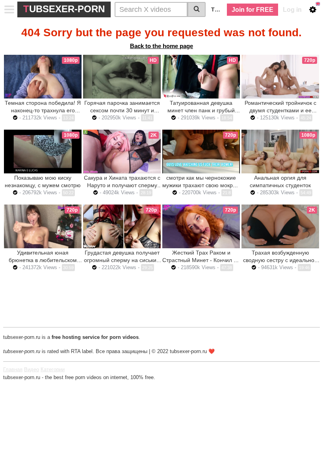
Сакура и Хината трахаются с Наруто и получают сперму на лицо (122, 185)
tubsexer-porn (64, 9)
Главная (12, 369)
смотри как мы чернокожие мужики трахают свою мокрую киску (201, 185)
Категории (53, 369)
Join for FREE (252, 9)
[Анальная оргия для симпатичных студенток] (280, 151)
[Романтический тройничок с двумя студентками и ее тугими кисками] (280, 77)
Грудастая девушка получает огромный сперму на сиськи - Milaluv (122, 260)
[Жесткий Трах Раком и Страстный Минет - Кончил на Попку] (201, 226)
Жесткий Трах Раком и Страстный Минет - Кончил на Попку (201, 260)
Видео (31, 369)
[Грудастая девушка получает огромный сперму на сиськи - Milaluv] (122, 226)
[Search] (196, 9)
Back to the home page (161, 46)
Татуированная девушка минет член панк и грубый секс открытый (201, 110)
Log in (292, 9)
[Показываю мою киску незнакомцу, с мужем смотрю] (43, 151)
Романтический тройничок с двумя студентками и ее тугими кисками (280, 110)
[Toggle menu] (9, 9)
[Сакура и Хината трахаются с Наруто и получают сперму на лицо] (122, 151)
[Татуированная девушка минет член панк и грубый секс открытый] (201, 77)
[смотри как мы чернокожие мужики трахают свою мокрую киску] (201, 151)
